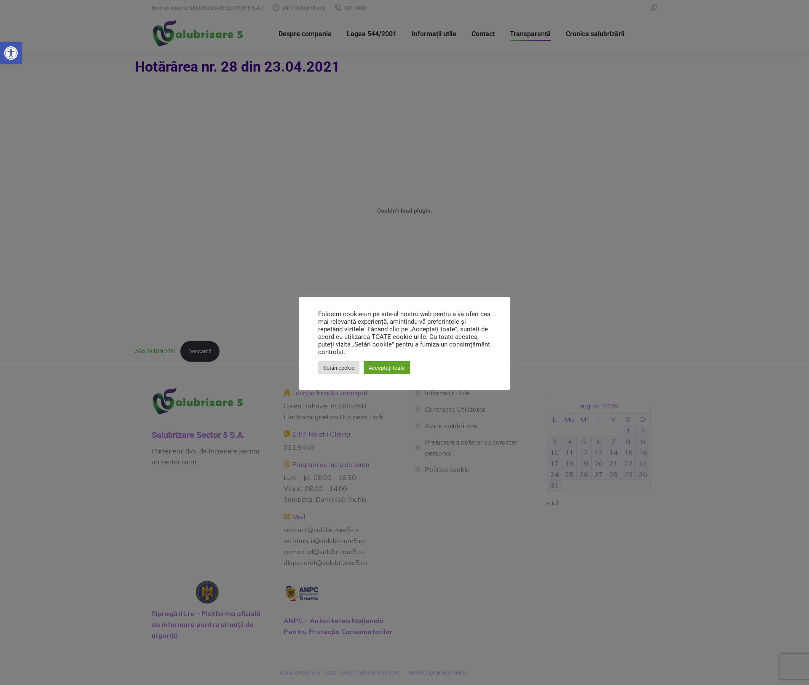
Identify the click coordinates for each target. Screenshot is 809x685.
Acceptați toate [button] (387, 368)
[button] (11, 53)
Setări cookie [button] (338, 368)
